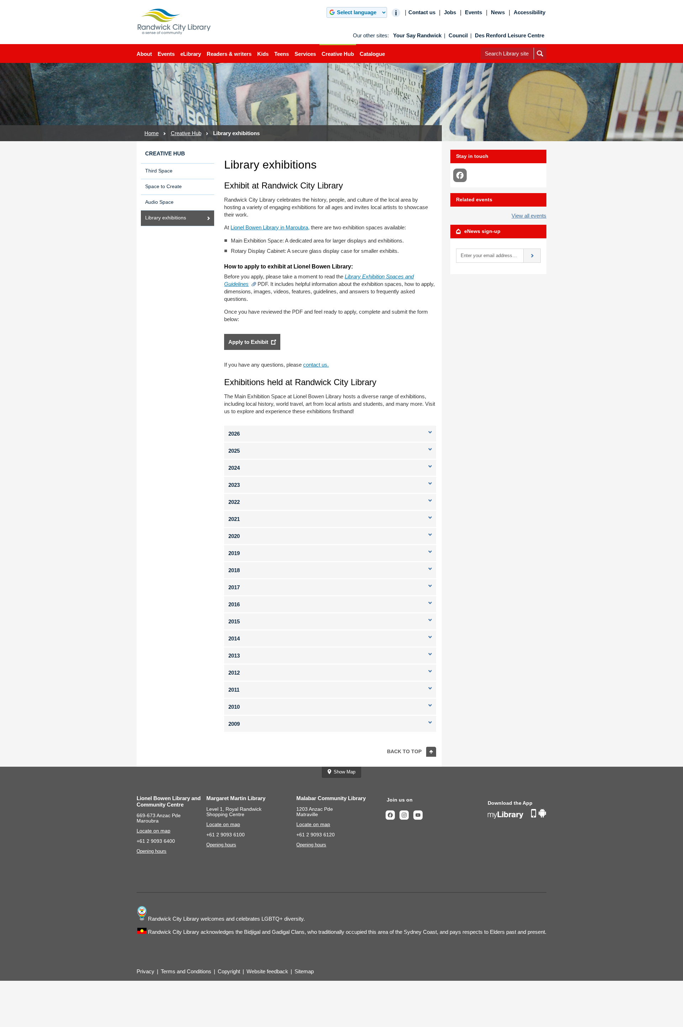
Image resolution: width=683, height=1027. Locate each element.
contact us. (316, 365)
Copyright (229, 971)
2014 (234, 638)
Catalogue (372, 54)
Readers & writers (229, 54)
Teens (281, 54)
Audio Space (159, 202)
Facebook (392, 815)
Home (151, 133)
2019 (234, 553)
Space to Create (163, 186)
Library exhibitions (165, 217)
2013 (234, 656)
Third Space (159, 171)
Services (305, 54)
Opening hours (151, 851)
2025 (234, 451)
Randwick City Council (174, 21)
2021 (234, 519)
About (144, 54)
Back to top (404, 751)
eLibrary (190, 54)
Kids (263, 54)
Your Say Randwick (417, 35)
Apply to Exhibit (248, 342)
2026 (234, 434)
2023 (234, 485)
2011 (233, 690)
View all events (529, 216)
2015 (234, 621)
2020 (234, 536)
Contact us (421, 12)
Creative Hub (338, 54)
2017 (234, 587)
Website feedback (267, 971)
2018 (234, 570)
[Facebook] (460, 175)
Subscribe (532, 256)
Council (458, 35)
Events (166, 54)
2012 (234, 673)
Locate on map (153, 831)
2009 (234, 724)
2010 (234, 707)
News (498, 12)
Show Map (344, 772)
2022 (234, 502)
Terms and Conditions (186, 971)
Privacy (145, 971)
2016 (234, 604)
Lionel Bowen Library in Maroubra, (270, 227)
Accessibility (529, 12)
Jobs (450, 12)
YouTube (420, 815)
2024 (234, 468)
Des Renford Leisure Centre (509, 35)
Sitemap (304, 971)
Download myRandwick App (517, 814)
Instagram (406, 815)
